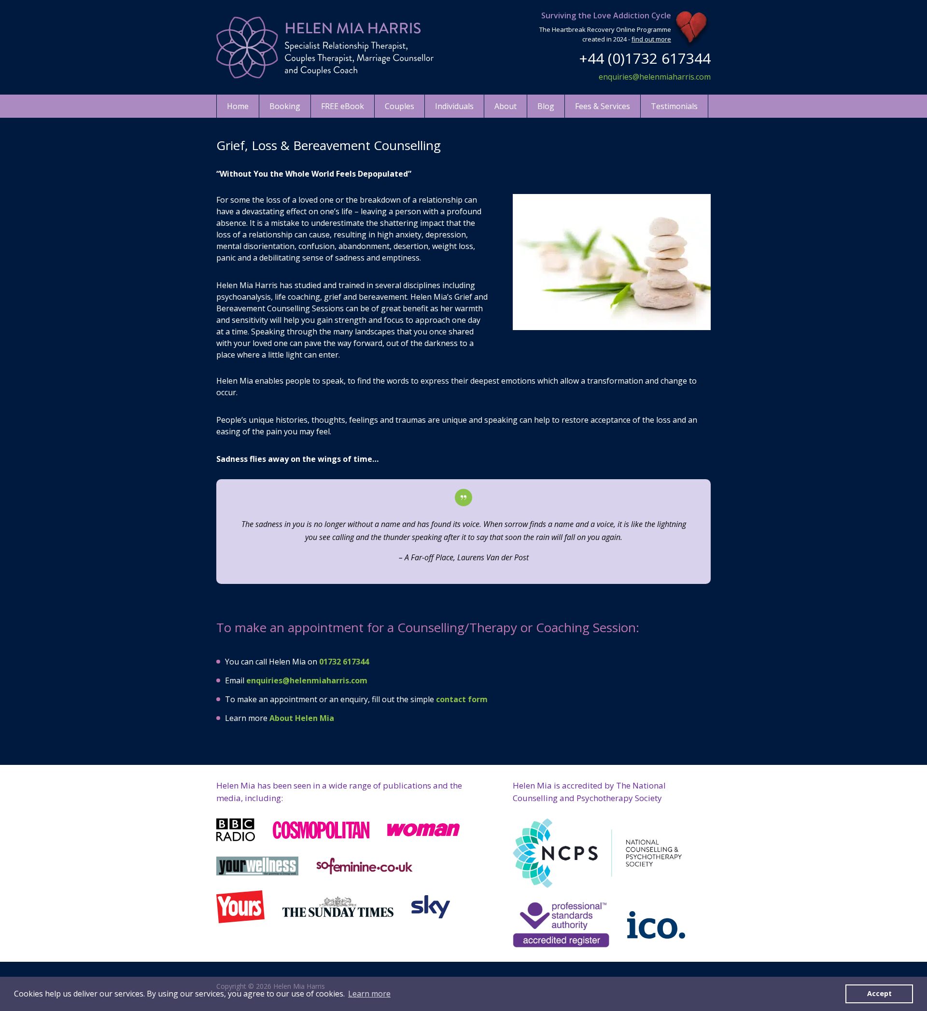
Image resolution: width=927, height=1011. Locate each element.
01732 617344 (344, 661)
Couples (399, 106)
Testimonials (674, 106)
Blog (545, 106)
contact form (462, 699)
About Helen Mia (301, 718)
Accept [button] (879, 993)
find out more (651, 39)
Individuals (454, 106)
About (505, 106)
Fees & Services (602, 106)
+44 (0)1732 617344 (645, 58)
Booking (284, 106)
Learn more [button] (369, 993)
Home (238, 106)
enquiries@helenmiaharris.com (655, 76)
